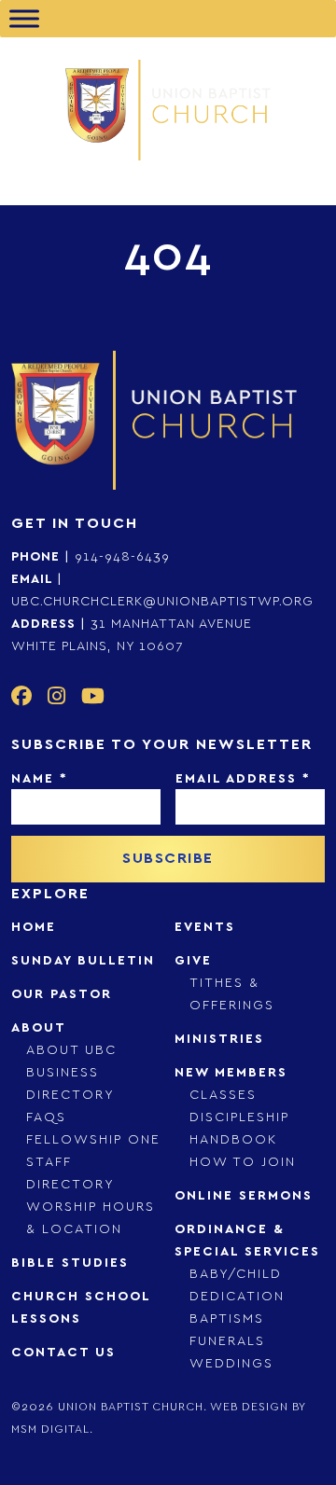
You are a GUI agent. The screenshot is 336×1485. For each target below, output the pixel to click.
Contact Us (63, 1352)
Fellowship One (93, 1139)
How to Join (242, 1162)
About (38, 1027)
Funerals (227, 1341)
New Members (231, 1072)
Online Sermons (244, 1195)
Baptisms (226, 1318)
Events (205, 927)
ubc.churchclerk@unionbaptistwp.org (162, 601)
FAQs (46, 1117)
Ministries (219, 1039)
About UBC (71, 1050)
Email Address (242, 778)
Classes (223, 1095)
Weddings (231, 1363)
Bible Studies (70, 1263)
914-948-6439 (122, 556)
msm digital (50, 1429)
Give (193, 960)
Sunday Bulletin (83, 960)
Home (33, 927)
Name (39, 778)
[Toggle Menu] (24, 18)
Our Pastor (61, 994)
